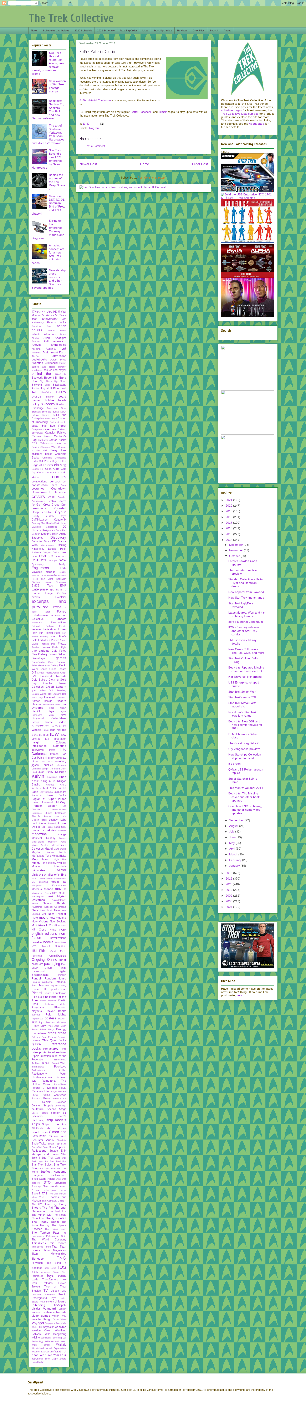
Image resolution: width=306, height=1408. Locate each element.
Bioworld (37, 384)
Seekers (37, 1116)
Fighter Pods (53, 632)
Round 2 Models (44, 1087)
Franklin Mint (48, 643)
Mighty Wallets (57, 862)
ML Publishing (40, 882)
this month (58, 1243)
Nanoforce (37, 907)
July (232, 831)
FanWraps (37, 622)
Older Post (200, 164)
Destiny (46, 533)
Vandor (36, 1308)
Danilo (49, 523)
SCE (34, 1102)
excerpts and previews (49, 604)
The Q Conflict (55, 1218)
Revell (51, 1052)
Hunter (45, 730)
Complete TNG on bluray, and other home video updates (245, 809)
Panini (62, 967)
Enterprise (40, 589)
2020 (229, 505)
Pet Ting (49, 985)
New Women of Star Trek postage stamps (57, 86)
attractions (59, 356)
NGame (62, 925)
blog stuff (94, 128)
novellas (37, 942)
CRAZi (51, 497)
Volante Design (41, 1319)
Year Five (46, 1355)
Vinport (55, 1316)
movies (60, 889)
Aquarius (51, 348)
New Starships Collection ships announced (244, 756)
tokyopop (37, 1262)
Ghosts (61, 669)
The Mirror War (41, 1214)
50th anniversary (44, 318)
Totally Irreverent (41, 1272)
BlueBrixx (46, 392)
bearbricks (37, 370)
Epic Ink (54, 589)
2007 (229, 906)
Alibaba (35, 338)
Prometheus (39, 1033)
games (61, 658)
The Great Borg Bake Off (244, 743)
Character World (48, 447)
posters (50, 1018)
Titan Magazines (55, 1250)
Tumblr (162, 111)
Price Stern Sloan (56, 1026)
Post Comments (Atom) (152, 177)
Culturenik (60, 519)
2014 (229, 539)
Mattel (49, 848)
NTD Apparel (41, 946)
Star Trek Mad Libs (55, 1161)
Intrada (54, 754)
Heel (57, 704)
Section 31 (58, 1112)
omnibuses (57, 955)
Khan (62, 776)
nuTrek (38, 950)
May (232, 843)
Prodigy (61, 1029)
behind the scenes (49, 374)
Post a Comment (95, 146)
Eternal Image (42, 593)
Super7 (36, 1193)
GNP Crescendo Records (49, 676)
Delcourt (36, 534)
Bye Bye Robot (54, 425)
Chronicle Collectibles (54, 457)
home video (55, 722)
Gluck (63, 672)
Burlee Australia (58, 422)
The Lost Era (57, 1211)
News (34, 30)
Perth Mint (38, 985)
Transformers (50, 1279)
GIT (34, 672)
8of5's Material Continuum (95, 100)
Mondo (48, 889)
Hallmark (50, 697)
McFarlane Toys (41, 855)
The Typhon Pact (45, 1232)
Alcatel (63, 334)
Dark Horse (60, 523)
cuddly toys (56, 516)
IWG (43, 761)
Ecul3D (62, 572)
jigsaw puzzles (42, 765)
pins (45, 996)
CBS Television (42, 443)
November (236, 550)
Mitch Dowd (38, 878)
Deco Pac (61, 530)
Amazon (36, 341)
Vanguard (49, 1308)
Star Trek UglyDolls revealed (241, 605)
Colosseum (51, 472)
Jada (49, 761)
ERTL (63, 589)
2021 (229, 500)
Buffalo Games (40, 415)
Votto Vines (59, 1319)
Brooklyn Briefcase (41, 411)
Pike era (37, 996)
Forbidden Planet (48, 640)
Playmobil (60, 1007)
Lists (145, 30)
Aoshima (36, 349)
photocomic (58, 989)
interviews (38, 749)
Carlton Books (57, 440)
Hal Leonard (54, 694)
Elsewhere (61, 582)
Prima (34, 1029)
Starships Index (162, 30)
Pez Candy (60, 985)
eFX (43, 579)
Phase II (39, 989)
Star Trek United (47, 1168)
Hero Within (57, 708)
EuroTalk (61, 593)
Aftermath (50, 334)
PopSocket (37, 1018)
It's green (234, 763)
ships (36, 1124)
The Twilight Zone (55, 1229)
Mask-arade (38, 841)
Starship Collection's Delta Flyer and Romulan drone (245, 583)
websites (60, 1326)
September (237, 820)
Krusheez (36, 788)
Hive (63, 714)
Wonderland (38, 1348)
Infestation (59, 738)
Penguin (62, 975)
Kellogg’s (60, 771)
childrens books (42, 453)
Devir (55, 534)
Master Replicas (41, 845)
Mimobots (60, 866)
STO (47, 1182)
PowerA (62, 1018)
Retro (63, 1049)
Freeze (62, 643)
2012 (229, 878)
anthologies (58, 344)
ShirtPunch (37, 1128)
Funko (45, 647)
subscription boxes (55, 1190)
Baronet (62, 366)
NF (55, 925)
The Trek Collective (71, 18)
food (53, 636)
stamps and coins (45, 1154)
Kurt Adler (49, 788)
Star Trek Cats (50, 1157)
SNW (63, 1143)
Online (52, 960)
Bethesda (37, 377)
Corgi (63, 485)
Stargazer (37, 1175)
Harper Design (42, 701)
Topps (46, 1268)
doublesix (36, 552)
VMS (63, 1316)
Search (214, 30)
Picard (37, 993)
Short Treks (39, 1132)
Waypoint (48, 1327)
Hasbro (61, 700)
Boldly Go (38, 404)
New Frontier (57, 913)
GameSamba (38, 662)
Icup (46, 734)
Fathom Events (56, 626)
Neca (35, 910)
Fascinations (58, 622)
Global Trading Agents (48, 672)
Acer (49, 326)
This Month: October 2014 (245, 787)
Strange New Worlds (45, 1186)
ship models (56, 1120)
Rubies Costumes (54, 1095)
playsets (37, 1011)
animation (59, 341)
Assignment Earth (54, 352)
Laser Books (56, 795)
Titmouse (38, 1258)
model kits (58, 881)
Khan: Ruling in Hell (44, 781)
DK (54, 541)
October (235, 556)
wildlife (36, 1337)
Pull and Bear (39, 1037)
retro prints (39, 1052)
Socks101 (37, 1147)
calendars (50, 429)
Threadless (37, 1246)
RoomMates (60, 1084)
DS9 (42, 556)
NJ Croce (39, 929)
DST (35, 560)
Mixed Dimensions (56, 878)
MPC (54, 893)
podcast (36, 1014)
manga (62, 834)
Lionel (56, 816)
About (227, 30)
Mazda (62, 852)
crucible (47, 512)
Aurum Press (58, 359)
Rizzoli (46, 1063)
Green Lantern (56, 686)
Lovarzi (52, 823)
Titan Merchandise (49, 1253)
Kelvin (38, 776)
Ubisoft (55, 1290)
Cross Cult (59, 504)
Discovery (58, 537)
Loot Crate (39, 823)
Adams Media (57, 330)
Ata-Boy (36, 356)
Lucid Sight (60, 827)
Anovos (36, 344)
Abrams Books (56, 322)
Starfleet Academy (53, 1171)
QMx (45, 1040)
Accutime (36, 326)
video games (41, 1315)
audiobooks (39, 359)
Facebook (146, 111)
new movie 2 (58, 917)
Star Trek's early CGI (242, 697)
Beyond (49, 377)
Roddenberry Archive (49, 1070)
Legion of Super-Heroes (49, 798)
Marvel (62, 838)
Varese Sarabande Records (49, 1312)
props (51, 1033)
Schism (46, 1102)
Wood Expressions (56, 1348)
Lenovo (35, 802)
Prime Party (47, 1029)
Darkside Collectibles (44, 527)
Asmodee (36, 352)
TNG (61, 1258)
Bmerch (50, 396)
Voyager (38, 1323)
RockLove (60, 1066)
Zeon (47, 1358)
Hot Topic (56, 726)
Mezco (46, 859)
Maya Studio (59, 849)
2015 (229, 534)
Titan (55, 1246)
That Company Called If (54, 1200)
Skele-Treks (39, 1143)
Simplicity (61, 1140)
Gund (43, 693)
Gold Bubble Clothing (45, 679)
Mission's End (56, 874)
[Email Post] (101, 123)
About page (256, 123)
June (232, 837)
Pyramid (52, 1037)
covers (38, 496)
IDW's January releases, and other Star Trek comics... (244, 631)
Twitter (134, 111)
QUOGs (36, 1044)
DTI (43, 560)
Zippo (55, 1358)
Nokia (53, 929)
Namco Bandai (54, 903)
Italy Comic (56, 758)
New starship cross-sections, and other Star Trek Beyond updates (49, 278)
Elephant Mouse (41, 582)
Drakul (56, 552)
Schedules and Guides (56, 30)
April (232, 848)
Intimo (52, 750)
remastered (50, 1048)
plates (63, 1004)
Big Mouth (60, 381)
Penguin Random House (49, 978)
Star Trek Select (42, 1164)
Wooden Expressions (43, 1351)
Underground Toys (44, 1298)
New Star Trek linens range (246, 597)
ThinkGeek (39, 1243)
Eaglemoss (40, 568)
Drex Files (199, 30)
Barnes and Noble (43, 366)
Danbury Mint (38, 523)
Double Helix (57, 548)
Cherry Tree (58, 450)
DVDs (62, 560)
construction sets (44, 485)
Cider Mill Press (41, 461)
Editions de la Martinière (44, 575)
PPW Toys (38, 1022)
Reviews (182, 30)
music (50, 896)
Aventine (37, 362)
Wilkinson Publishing (51, 1337)
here (239, 995)
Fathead (36, 626)
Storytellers (60, 1183)
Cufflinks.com (40, 519)
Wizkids (61, 1344)
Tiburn (47, 1246)
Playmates (38, 1007)
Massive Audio (57, 841)
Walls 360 (37, 1327)
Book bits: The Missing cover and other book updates (244, 797)
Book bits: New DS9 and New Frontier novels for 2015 (245, 725)
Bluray (61, 392)
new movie (40, 918)
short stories (56, 1128)
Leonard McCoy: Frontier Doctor (49, 804)
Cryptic (60, 512)
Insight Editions (49, 742)
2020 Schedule (83, 30)
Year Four (59, 1355)
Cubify (35, 516)
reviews (61, 1052)
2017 (229, 522)
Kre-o (63, 784)
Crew (46, 504)
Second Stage (56, 1109)
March (233, 854)
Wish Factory (41, 1344)
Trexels (36, 1286)
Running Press (41, 1098)
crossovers (39, 508)
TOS (61, 1267)
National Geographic (55, 907)
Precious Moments (56, 1022)
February (235, 860)
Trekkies (47, 1283)
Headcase (48, 704)
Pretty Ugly (39, 1025)
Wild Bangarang (55, 1334)
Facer (47, 611)
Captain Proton (41, 436)
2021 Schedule (106, 30)
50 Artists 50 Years (54, 315)
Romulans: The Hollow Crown (49, 1082)
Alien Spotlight (55, 337)
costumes (38, 488)
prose (61, 1033)
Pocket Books (56, 1011)
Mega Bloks (59, 855)
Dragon (46, 552)
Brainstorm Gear (56, 408)
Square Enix (57, 1150)
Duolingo (52, 560)
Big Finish (46, 381)
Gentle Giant (48, 669)
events (36, 597)
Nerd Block (46, 910)
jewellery (60, 761)
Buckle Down (59, 411)
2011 (229, 884)
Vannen (62, 1308)
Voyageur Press (53, 1323)
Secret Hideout (40, 1113)
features (36, 629)
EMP (63, 585)
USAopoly (60, 1305)
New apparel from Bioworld (246, 592)
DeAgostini (48, 530)
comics (59, 476)
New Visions (40, 921)
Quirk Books (58, 1040)
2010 (229, 889)
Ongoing (38, 960)
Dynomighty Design (49, 564)
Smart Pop (53, 1143)
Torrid (53, 1268)
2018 (229, 517)
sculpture (38, 1109)
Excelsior (60, 597)
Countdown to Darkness (49, 492)
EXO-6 (57, 607)
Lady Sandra (46, 792)
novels (48, 942)
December (236, 544)
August (234, 826)
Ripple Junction (41, 1056)
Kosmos (50, 784)
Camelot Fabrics (55, 432)
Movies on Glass (41, 893)
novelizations (58, 938)
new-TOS (45, 925)
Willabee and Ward (55, 1341)
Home (144, 164)
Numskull (60, 946)
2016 (229, 528)
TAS (44, 1193)
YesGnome (37, 1358)
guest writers (39, 690)
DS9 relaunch (56, 556)
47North (36, 311)
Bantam (62, 363)
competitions (39, 481)
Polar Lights (56, 1014)
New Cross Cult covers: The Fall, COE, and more (246, 650)
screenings (60, 1105)
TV (45, 1290)
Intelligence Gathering (49, 745)
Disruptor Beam (41, 541)
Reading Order (128, 30)
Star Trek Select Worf (242, 691)
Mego (35, 859)
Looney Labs (57, 819)
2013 (229, 873)
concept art (58, 481)
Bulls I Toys (51, 418)
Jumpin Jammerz (51, 768)
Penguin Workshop (42, 982)
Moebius (37, 889)
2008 (229, 901)
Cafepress (37, 429)
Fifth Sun (37, 632)
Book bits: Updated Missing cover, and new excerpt (246, 669)
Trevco (62, 1283)
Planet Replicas (48, 1000)
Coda (48, 468)
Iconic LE (37, 735)
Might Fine (59, 859)
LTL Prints (47, 827)
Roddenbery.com (42, 1077)
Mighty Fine (39, 862)
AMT (47, 341)
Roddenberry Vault (49, 1073)
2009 (229, 895)
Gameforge (38, 658)
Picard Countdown (55, 993)
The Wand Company (49, 1239)
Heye (51, 711)
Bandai (53, 363)
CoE (56, 468)
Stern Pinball (47, 1178)
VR (64, 1323)
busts (35, 425)
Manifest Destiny (43, 838)
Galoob (62, 654)
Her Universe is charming (245, 676)
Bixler (47, 385)
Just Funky (46, 771)
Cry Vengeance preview (244, 749)
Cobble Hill (37, 469)
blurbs (36, 396)
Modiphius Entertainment (49, 885)
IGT (47, 739)
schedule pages (231, 110)
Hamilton (61, 697)
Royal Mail (56, 1091)
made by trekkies (44, 830)
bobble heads (55, 400)
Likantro (46, 816)
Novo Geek (60, 942)
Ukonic (62, 1294)
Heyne (63, 711)
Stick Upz (61, 1179)
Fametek (55, 615)
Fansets (61, 618)
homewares (41, 726)
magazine (39, 834)
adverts (36, 334)
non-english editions (49, 931)
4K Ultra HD (49, 311)
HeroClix (37, 711)
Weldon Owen (41, 1330)
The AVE (37, 1204)
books (50, 404)
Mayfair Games (43, 852)
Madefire (61, 830)
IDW (54, 734)
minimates (38, 870)
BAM (46, 363)
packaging (52, 964)
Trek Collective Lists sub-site (240, 113)
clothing (60, 465)
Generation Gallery (48, 665)
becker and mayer (55, 370)
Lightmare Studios (42, 813)
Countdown (58, 488)
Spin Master (49, 1147)
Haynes (37, 704)
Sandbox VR (59, 1098)
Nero (57, 910)
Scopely (48, 1105)
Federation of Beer (54, 629)
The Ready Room (45, 1221)
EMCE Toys (42, 585)
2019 (229, 511)
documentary (48, 545)
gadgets (44, 650)
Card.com (43, 440)
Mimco (36, 866)
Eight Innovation (57, 579)
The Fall (47, 1207)
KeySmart (52, 777)
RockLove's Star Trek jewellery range (242, 714)
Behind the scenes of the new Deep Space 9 (57, 181)
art (64, 348)
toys (50, 1276)
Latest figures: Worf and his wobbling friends (246, 614)
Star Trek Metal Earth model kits (242, 704)
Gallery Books (47, 654)
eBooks (50, 571)
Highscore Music (43, 715)
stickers (36, 1183)
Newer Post (88, 164)
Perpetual (60, 982)
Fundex (35, 647)
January (235, 865)
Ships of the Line (54, 1124)
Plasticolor (49, 1004)
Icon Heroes (58, 729)
